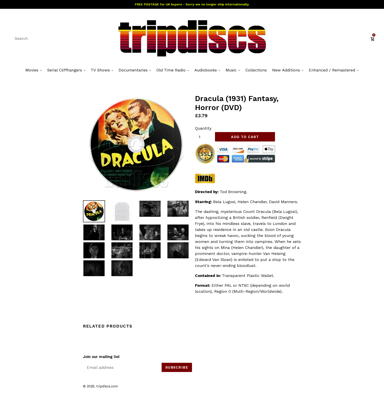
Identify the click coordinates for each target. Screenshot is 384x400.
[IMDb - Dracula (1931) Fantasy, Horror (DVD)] (205, 181)
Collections (256, 70)
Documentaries (136, 69)
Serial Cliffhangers (67, 69)
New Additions (288, 69)
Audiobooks (208, 69)
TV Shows (103, 69)
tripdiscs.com (107, 386)
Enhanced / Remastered (335, 69)
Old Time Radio (173, 69)
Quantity (203, 128)
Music (234, 69)
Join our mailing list (101, 357)
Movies (34, 69)
